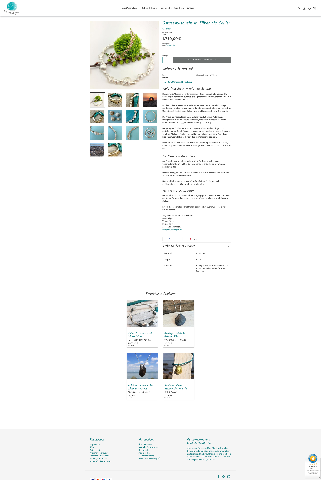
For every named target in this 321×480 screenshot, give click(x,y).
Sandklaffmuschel (146, 456)
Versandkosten (171, 45)
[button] (172, 239)
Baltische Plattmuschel (148, 447)
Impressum (95, 444)
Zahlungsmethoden (98, 458)
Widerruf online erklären (100, 461)
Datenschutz (95, 450)
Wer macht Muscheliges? (149, 458)
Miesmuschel (144, 453)
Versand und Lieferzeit (99, 456)
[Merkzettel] (309, 9)
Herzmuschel (144, 450)
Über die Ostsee (145, 444)
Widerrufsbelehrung (98, 453)
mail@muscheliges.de (172, 229)
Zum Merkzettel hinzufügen (180, 82)
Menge (165, 55)
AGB (92, 447)
